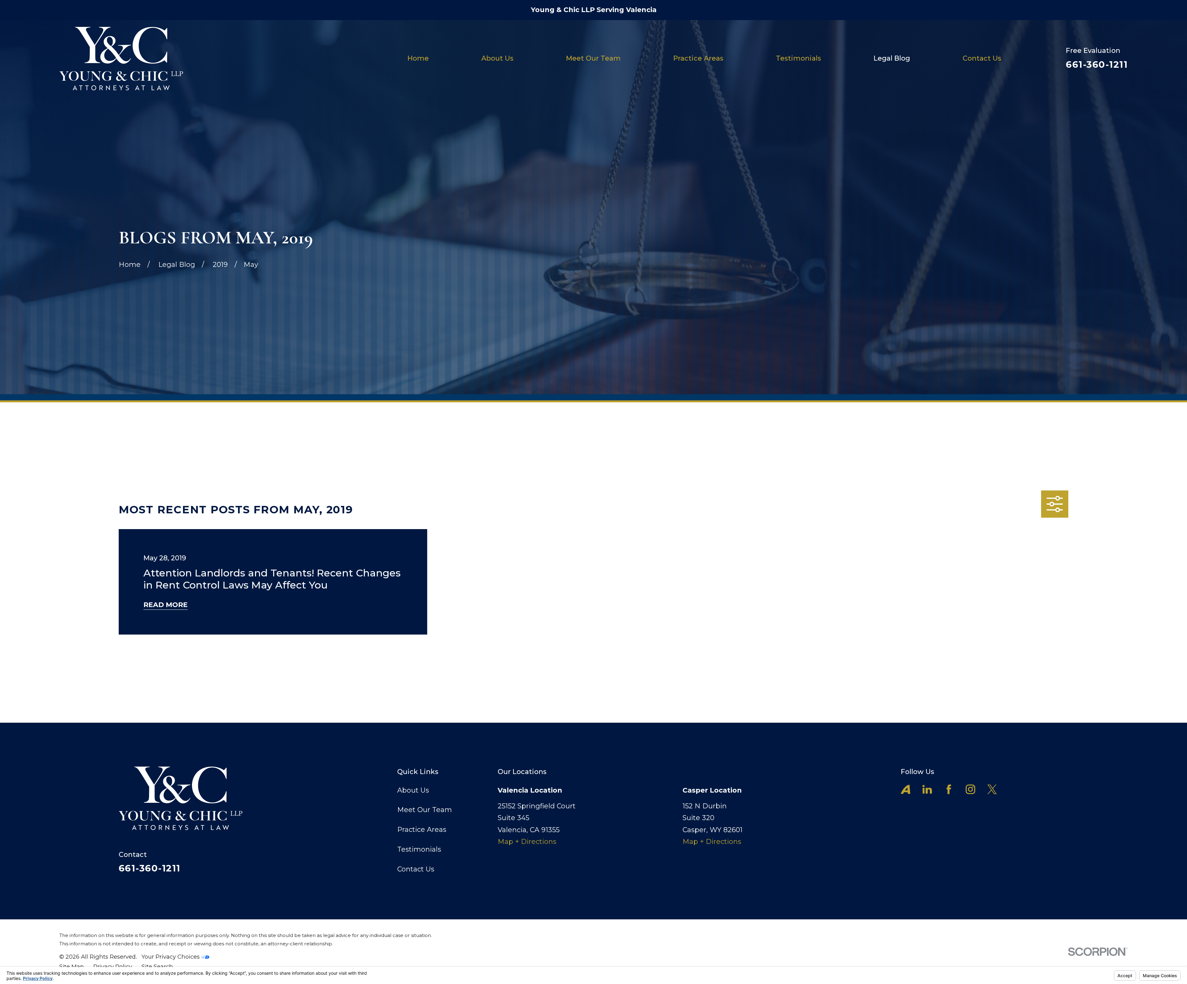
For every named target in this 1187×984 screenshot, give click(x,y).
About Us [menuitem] (497, 58)
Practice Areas (421, 829)
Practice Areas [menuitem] (698, 58)
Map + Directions (527, 841)
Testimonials (419, 849)
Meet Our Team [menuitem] (593, 58)
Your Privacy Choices (171, 956)
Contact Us (415, 869)
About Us (413, 790)
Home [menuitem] (418, 58)
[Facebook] (949, 789)
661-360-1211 (1097, 64)
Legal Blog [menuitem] (892, 58)
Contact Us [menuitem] (982, 58)
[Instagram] (970, 789)
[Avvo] (905, 789)
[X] (992, 789)
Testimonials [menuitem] (798, 58)
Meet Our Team (424, 810)
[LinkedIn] (927, 789)
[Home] (121, 58)
